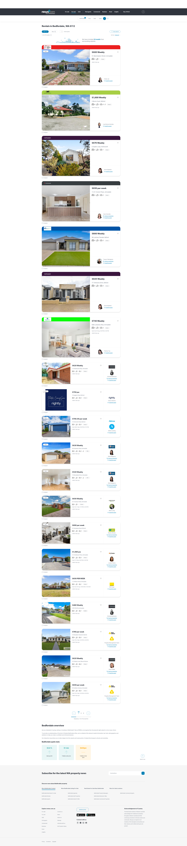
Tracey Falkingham (108, 259)
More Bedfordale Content (48, 788)
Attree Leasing (112, 430)
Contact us (59, 811)
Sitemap (59, 820)
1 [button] (78, 713)
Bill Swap (111, 587)
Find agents (88, 11)
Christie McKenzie (111, 376)
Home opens (61, 31)
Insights (116, 11)
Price (89, 18)
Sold (79, 11)
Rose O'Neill (112, 669)
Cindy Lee (106, 79)
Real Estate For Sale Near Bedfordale (94, 788)
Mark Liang (112, 510)
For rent (74, 11)
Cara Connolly (107, 214)
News (58, 814)
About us (59, 817)
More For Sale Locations (116, 788)
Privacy (43, 841)
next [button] (88, 713)
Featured (117, 35)
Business (104, 11)
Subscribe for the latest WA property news (64, 773)
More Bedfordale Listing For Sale (69, 788)
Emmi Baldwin (108, 169)
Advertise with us (61, 823)
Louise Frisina (111, 563)
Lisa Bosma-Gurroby (108, 124)
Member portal (82, 809)
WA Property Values (61, 826)
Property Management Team (112, 643)
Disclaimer (48, 841)
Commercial (97, 11)
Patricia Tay (107, 351)
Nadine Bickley (112, 533)
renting (58, 730)
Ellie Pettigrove (112, 456)
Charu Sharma (112, 400)
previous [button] (73, 713)
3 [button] (83, 713)
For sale (67, 11)
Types (100, 18)
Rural (110, 11)
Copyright (54, 841)
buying (54, 730)
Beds (95, 18)
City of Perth (126, 11)
